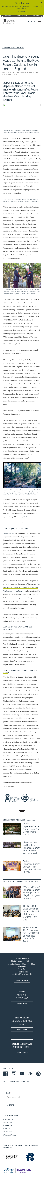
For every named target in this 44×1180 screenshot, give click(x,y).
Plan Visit (22, 11)
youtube (22, 1074)
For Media (7, 1122)
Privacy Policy (9, 1135)
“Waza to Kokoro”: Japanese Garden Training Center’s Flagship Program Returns (31, 893)
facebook (5, 1074)
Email (8, 1093)
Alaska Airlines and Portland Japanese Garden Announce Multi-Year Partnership (31, 848)
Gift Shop (7, 1125)
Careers (6, 1128)
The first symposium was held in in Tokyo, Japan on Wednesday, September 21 (21, 587)
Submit (10, 1105)
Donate (36, 16)
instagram (14, 1074)
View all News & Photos (13, 47)
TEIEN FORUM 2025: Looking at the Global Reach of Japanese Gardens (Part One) (31, 912)
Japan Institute (8, 533)
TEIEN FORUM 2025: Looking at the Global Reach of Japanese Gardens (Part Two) (31, 934)
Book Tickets (22, 981)
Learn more (22, 1052)
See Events (22, 1029)
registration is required (29, 517)
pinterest (38, 1074)
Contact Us (8, 1119)
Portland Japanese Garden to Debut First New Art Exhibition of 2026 (32, 867)
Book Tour (22, 1003)
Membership (22, 16)
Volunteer (7, 1131)
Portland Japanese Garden (11, 21)
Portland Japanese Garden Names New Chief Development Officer (32, 829)
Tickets (8, 16)
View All (31, 820)
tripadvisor (30, 1074)
